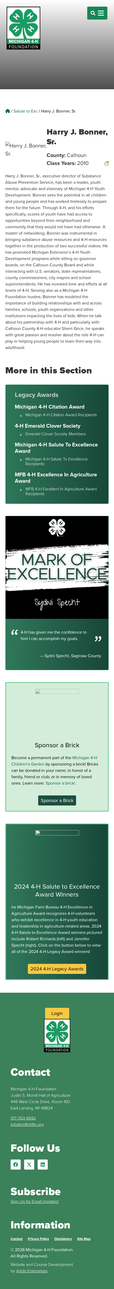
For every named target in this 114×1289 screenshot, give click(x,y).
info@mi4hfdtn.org (27, 1124)
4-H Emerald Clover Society (47, 425)
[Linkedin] (43, 1165)
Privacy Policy (38, 1238)
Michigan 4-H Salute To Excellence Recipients (56, 461)
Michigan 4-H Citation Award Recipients (61, 415)
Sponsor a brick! (60, 783)
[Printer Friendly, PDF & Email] (106, 170)
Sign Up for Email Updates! (35, 1201)
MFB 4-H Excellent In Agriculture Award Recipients (61, 491)
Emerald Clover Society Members (55, 434)
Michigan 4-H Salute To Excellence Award (56, 448)
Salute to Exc (26, 111)
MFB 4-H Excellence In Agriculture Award (56, 478)
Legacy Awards (36, 394)
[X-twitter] (29, 1165)
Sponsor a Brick (57, 744)
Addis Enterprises (31, 1271)
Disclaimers (63, 1238)
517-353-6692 (23, 1118)
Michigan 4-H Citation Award (50, 406)
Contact (17, 1238)
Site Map (84, 1238)
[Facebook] (16, 1165)
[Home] (7, 111)
